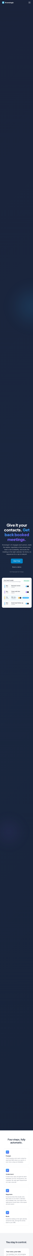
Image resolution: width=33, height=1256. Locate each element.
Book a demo (16, 567)
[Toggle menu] (29, 2)
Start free (16, 561)
